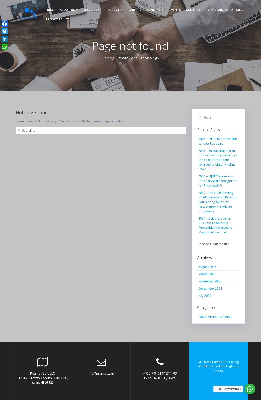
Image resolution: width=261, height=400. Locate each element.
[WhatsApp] (4, 46)
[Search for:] (101, 130)
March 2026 (206, 274)
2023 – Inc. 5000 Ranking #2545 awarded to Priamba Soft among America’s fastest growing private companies (217, 202)
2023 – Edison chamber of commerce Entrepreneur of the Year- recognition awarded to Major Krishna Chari (217, 160)
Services (90, 9)
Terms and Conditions (224, 9)
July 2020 (204, 295)
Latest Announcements (215, 317)
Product (113, 9)
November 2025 (209, 281)
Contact (193, 9)
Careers (134, 9)
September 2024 (210, 288)
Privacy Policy (57, 19)
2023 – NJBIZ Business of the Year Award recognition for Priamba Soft (217, 181)
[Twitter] (4, 31)
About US (67, 9)
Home (50, 9)
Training (153, 9)
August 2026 (207, 267)
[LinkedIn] (4, 39)
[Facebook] (4, 24)
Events (175, 9)
